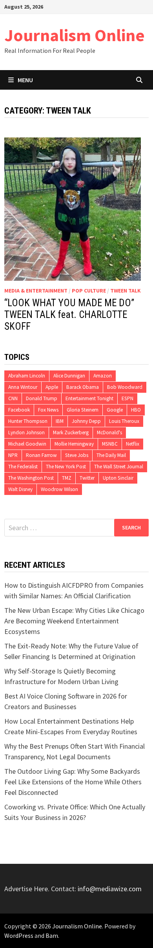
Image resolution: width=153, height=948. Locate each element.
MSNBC (110, 444)
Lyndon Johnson (26, 432)
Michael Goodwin (27, 444)
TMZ (66, 478)
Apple (52, 387)
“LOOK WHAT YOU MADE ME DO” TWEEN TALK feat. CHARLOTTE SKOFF (69, 314)
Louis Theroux (124, 421)
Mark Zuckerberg (71, 432)
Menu (25, 80)
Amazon (102, 375)
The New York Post (66, 466)
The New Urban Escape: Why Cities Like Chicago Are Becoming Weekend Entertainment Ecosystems (74, 621)
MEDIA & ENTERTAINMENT (35, 290)
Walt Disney (20, 489)
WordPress (18, 935)
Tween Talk (125, 290)
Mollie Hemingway (74, 444)
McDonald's (109, 432)
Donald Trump (41, 398)
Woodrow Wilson (59, 489)
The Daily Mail (111, 455)
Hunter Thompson (27, 421)
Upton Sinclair (118, 478)
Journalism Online (74, 35)
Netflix (132, 444)
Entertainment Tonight (89, 398)
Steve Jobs (76, 455)
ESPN (127, 398)
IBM (60, 421)
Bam (52, 935)
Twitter (87, 478)
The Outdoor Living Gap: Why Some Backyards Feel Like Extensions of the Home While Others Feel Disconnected (73, 782)
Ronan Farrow (41, 455)
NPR (13, 455)
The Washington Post (31, 478)
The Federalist (23, 466)
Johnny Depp (86, 421)
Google (115, 409)
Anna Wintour (22, 387)
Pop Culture (89, 290)
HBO (136, 409)
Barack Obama (82, 387)
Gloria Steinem (82, 409)
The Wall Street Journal (118, 466)
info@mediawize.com (110, 888)
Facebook (19, 409)
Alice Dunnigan (69, 375)
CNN (13, 398)
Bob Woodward (124, 387)
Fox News (48, 409)
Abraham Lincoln (26, 375)
